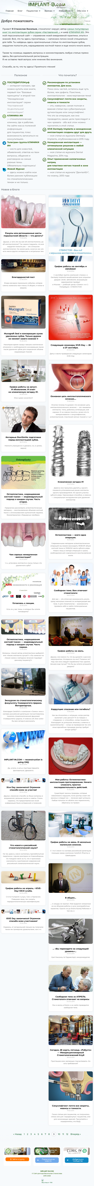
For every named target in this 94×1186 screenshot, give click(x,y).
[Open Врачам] (54, 10)
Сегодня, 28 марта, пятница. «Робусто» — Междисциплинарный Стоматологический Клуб (70, 1052)
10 (59, 1134)
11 (63, 1134)
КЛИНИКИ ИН (76, 32)
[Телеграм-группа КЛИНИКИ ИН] (21, 154)
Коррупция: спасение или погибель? (70, 709)
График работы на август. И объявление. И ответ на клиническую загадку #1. (23, 389)
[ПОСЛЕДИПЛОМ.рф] (21, 97)
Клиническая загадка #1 (71, 482)
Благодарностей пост (23, 277)
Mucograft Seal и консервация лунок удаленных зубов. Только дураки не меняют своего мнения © (23, 336)
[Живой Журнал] (21, 175)
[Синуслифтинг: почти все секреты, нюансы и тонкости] (68, 112)
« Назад (17, 1134)
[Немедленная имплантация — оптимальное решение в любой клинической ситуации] (68, 149)
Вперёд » (75, 1134)
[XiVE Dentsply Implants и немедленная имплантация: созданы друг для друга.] (68, 134)
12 (67, 1134)
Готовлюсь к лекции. (23, 603)
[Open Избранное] (72, 10)
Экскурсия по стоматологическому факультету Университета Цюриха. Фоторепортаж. (23, 703)
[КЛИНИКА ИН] (21, 127)
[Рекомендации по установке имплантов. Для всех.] (68, 89)
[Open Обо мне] (87, 10)
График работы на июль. (71, 651)
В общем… (70, 898)
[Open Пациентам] (40, 10)
